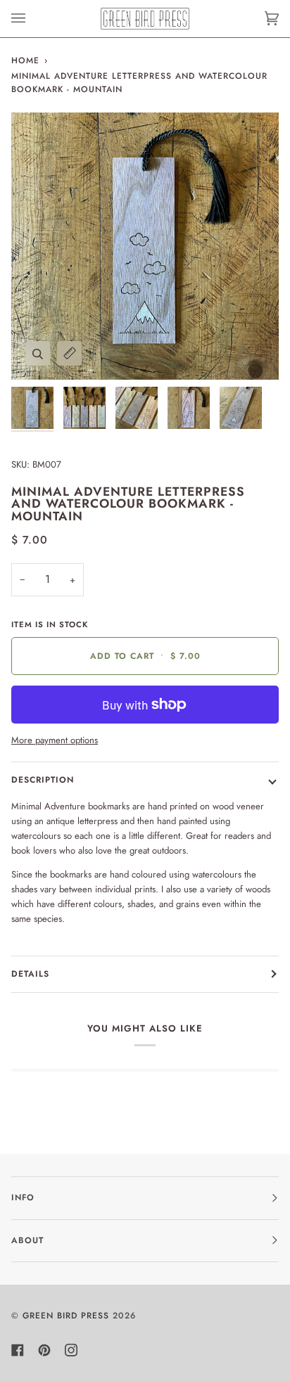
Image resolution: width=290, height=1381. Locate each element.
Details (30, 974)
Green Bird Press (66, 1315)
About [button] (27, 1240)
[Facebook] (17, 1350)
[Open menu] (32, 18)
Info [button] (22, 1197)
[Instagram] (71, 1350)
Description (42, 779)
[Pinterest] (44, 1350)
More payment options (54, 740)
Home (25, 60)
